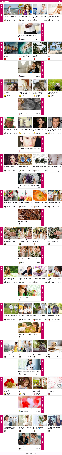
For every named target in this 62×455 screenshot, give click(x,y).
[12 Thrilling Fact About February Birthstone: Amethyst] (29, 183)
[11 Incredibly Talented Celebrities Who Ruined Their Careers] (55, 127)
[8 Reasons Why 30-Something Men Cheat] (55, 314)
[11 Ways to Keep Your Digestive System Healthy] (55, 276)
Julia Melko (23, 39)
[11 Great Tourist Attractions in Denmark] (11, 53)
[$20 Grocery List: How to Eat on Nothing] (40, 14)
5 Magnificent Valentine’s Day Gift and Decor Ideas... (28, 408)
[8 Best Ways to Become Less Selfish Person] (25, 14)
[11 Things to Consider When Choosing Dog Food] (25, 90)
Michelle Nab (38, 431)
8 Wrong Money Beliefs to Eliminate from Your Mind (28, 371)
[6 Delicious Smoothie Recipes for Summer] (25, 201)
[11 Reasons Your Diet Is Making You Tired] (25, 276)
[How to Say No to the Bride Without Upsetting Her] (25, 238)
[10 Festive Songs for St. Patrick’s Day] (11, 127)
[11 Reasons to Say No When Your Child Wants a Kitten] (40, 90)
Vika (49, 171)
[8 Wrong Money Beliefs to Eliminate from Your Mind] (29, 370)
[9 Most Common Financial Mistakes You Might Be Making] (29, 33)
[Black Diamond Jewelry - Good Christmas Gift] (40, 165)
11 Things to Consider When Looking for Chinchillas (28, 111)
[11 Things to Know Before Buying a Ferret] (55, 90)
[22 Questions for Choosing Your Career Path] (25, 425)
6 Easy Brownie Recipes (23, 221)
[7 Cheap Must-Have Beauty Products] (55, 14)
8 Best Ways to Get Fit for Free (10, 16)
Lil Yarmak (23, 76)
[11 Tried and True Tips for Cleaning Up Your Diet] (11, 276)
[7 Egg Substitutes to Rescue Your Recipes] (40, 201)
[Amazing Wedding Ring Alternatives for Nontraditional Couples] (11, 238)
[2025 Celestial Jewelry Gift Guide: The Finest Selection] (55, 165)
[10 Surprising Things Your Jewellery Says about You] (11, 165)
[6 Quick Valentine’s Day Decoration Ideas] (55, 388)
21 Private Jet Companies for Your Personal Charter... (28, 73)
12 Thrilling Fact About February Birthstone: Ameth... (28, 185)
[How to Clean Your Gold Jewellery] (25, 165)
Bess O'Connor (38, 319)
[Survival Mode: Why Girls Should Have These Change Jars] (40, 351)
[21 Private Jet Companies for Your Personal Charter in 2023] (29, 72)
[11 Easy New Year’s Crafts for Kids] (25, 388)
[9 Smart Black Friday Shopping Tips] (25, 351)
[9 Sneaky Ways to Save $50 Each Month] (55, 351)
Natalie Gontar (53, 393)
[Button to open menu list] (60, 1)
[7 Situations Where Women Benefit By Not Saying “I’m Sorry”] (11, 425)
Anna (37, 20)
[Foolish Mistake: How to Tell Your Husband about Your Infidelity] (11, 314)
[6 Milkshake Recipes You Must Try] (55, 201)
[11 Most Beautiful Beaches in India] (55, 53)
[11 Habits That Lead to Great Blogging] (55, 425)
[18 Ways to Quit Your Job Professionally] (29, 444)
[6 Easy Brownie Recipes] (29, 219)
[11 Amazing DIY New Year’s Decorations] (11, 388)
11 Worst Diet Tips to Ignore (24, 297)
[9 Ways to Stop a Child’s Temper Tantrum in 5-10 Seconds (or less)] (40, 314)
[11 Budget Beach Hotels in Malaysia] (40, 53)
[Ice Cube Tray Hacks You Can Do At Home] (11, 201)
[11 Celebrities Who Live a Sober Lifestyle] (40, 127)
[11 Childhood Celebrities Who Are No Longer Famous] (29, 146)
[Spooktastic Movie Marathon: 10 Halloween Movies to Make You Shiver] (25, 127)
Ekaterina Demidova (8, 96)
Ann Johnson (9, 206)
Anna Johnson (9, 319)
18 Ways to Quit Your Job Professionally (26, 446)
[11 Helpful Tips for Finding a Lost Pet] (11, 90)
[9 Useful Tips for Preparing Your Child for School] (25, 314)
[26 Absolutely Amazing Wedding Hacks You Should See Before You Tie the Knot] (29, 257)
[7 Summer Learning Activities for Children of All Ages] (29, 332)
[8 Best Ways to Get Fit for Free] (11, 14)
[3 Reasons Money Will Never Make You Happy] (11, 351)
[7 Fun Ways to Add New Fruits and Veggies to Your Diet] (40, 276)
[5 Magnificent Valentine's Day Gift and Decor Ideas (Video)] (29, 407)
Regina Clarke (9, 133)
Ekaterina (8, 20)
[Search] (57, 1)
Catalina (23, 20)
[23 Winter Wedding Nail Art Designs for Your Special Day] (55, 238)
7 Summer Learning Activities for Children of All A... (28, 334)
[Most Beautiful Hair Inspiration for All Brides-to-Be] (40, 238)
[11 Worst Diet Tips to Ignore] (29, 295)
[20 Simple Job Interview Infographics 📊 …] (40, 425)
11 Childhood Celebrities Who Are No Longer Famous (29, 148)
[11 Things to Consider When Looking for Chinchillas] (29, 109)
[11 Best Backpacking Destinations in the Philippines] (25, 53)
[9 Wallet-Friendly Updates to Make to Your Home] (40, 388)
